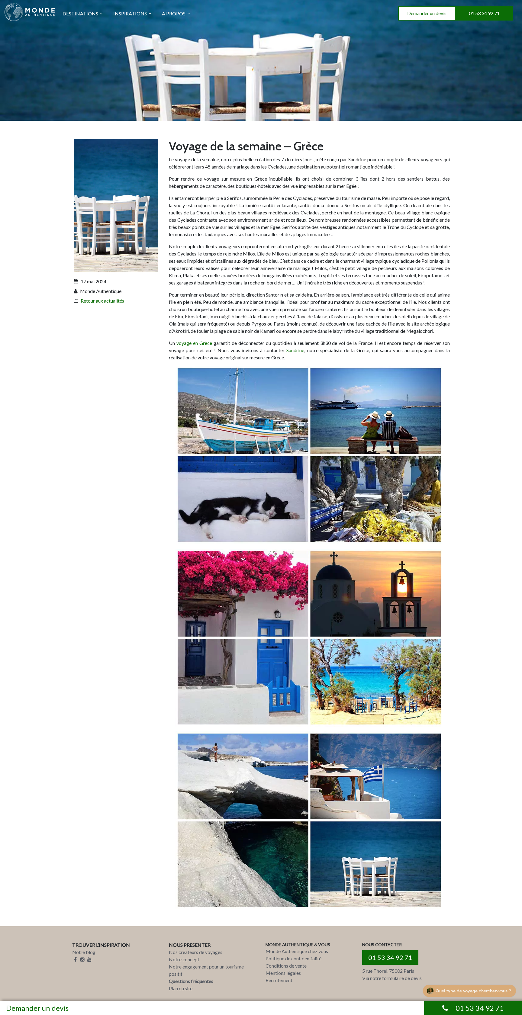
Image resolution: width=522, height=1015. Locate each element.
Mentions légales (283, 973)
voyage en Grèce (194, 343)
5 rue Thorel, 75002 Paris (388, 971)
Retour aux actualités (102, 301)
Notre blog (83, 952)
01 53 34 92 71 (484, 13)
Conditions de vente (286, 965)
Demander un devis (426, 13)
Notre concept (184, 959)
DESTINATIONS (80, 13)
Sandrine (295, 350)
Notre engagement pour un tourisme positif (206, 970)
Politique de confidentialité (293, 958)
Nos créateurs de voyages (195, 952)
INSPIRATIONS (130, 13)
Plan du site (180, 988)
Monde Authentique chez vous (297, 951)
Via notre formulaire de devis (392, 978)
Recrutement (279, 980)
